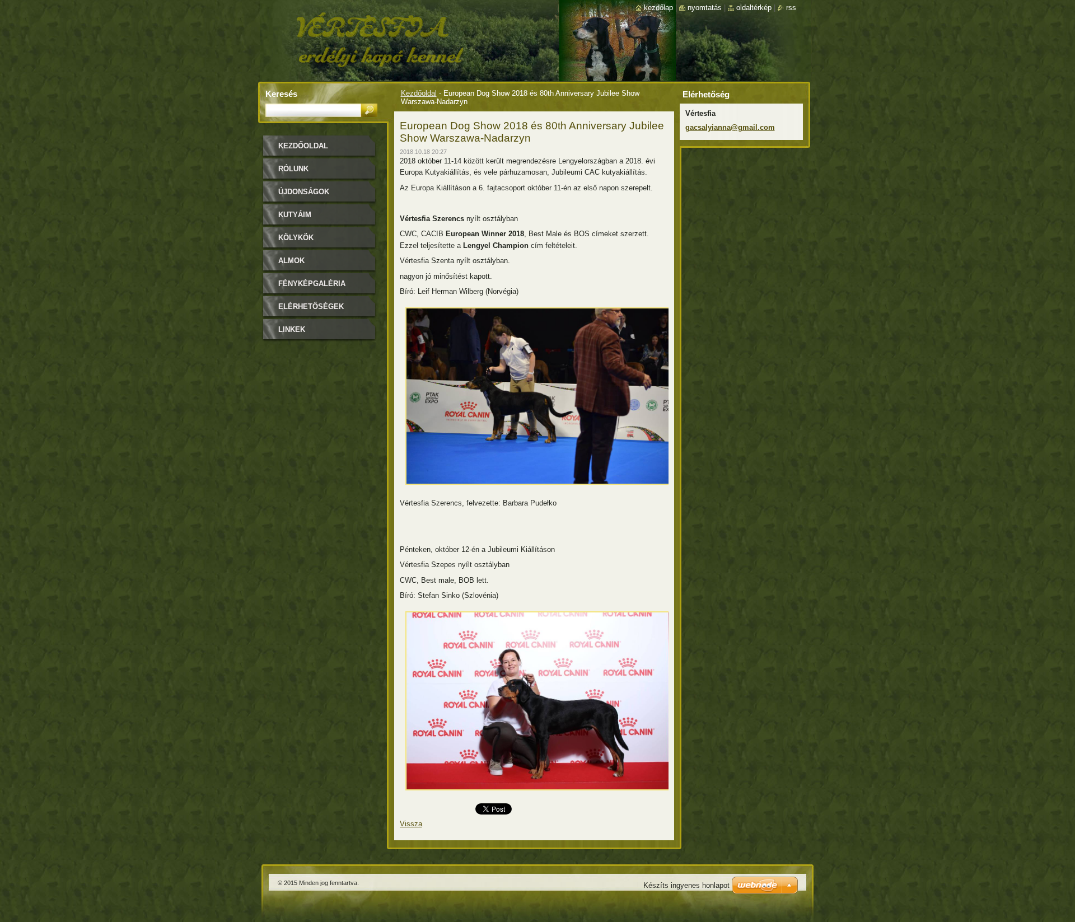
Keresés (281, 94)
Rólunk (293, 169)
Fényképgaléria (311, 283)
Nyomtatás (705, 7)
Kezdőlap (658, 7)
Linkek (291, 329)
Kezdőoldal (419, 93)
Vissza (411, 824)
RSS (791, 7)
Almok (291, 260)
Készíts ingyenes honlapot (686, 885)
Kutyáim (294, 214)
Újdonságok (303, 192)
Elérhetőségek (311, 306)
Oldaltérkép (754, 7)
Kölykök (296, 237)
